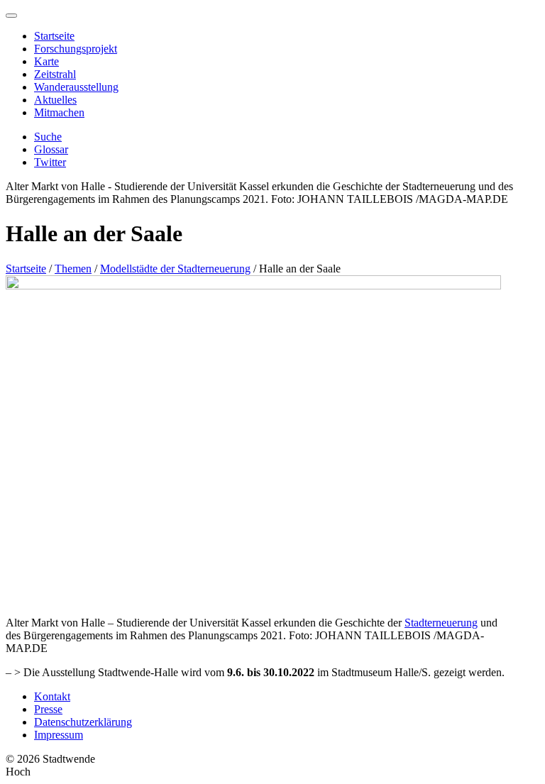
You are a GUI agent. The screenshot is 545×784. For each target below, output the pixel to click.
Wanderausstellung (76, 87)
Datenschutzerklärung (83, 722)
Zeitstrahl (55, 74)
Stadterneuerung (441, 623)
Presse (48, 709)
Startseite (54, 36)
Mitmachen (59, 112)
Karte (46, 61)
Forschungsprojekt (75, 49)
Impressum (58, 735)
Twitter (50, 162)
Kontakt (52, 696)
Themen (73, 269)
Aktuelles (55, 100)
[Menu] (11, 15)
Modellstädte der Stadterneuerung (175, 269)
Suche (48, 137)
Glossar (51, 149)
